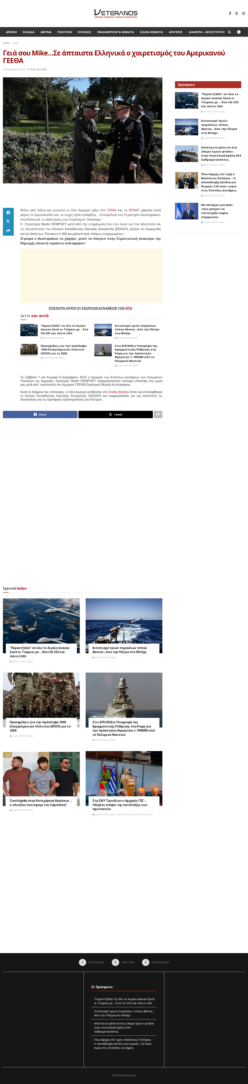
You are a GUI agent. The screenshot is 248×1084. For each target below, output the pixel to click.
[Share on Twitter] (8, 221)
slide (15, 43)
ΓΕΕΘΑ (111, 210)
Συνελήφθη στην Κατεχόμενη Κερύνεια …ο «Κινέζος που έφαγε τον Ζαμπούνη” (41, 802)
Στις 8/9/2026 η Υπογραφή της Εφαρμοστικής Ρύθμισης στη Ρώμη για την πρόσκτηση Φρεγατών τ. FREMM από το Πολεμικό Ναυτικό (136, 353)
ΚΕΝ (132, 210)
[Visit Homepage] (116, 13)
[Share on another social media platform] (8, 231)
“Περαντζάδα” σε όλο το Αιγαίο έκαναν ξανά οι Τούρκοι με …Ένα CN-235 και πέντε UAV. (64, 329)
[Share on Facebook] (8, 212)
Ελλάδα (28, 32)
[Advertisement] (82, 198)
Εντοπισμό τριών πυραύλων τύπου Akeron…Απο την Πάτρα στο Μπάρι (137, 329)
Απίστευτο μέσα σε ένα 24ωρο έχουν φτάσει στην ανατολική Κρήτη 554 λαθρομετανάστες (221, 153)
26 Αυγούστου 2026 (53, 337)
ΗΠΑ (128, 308)
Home (6, 43)
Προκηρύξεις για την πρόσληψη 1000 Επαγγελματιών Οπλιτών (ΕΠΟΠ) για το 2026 (63, 349)
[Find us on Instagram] (243, 13)
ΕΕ (79, 384)
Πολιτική (65, 32)
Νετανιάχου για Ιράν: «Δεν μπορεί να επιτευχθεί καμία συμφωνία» (217, 211)
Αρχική (11, 32)
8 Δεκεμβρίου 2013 (14, 69)
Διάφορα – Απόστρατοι (207, 32)
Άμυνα (45, 32)
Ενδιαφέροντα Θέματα (115, 32)
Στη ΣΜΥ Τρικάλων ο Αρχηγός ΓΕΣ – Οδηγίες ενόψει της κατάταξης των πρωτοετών (119, 804)
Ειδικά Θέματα (151, 32)
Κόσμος (84, 32)
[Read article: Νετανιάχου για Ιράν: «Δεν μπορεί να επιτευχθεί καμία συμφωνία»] (186, 211)
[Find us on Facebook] (230, 13)
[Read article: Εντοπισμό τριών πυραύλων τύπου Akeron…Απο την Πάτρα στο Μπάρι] (103, 330)
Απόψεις (176, 32)
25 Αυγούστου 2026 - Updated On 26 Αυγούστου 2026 (123, 814)
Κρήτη (123, 392)
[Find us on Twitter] (236, 13)
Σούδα (112, 392)
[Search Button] (229, 32)
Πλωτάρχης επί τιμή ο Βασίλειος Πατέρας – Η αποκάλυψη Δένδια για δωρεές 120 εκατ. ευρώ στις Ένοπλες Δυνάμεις (219, 182)
